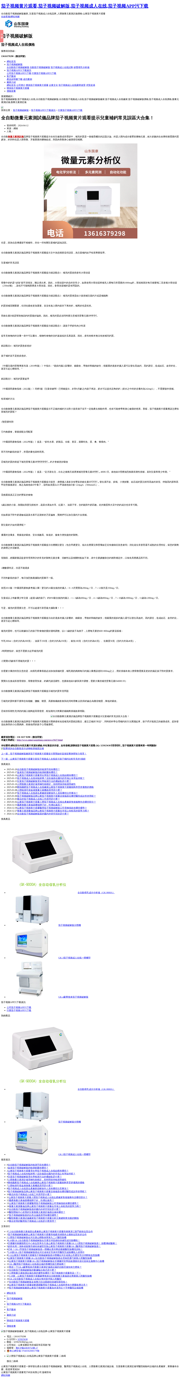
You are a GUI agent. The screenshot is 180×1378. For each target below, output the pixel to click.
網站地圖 (15, 16)
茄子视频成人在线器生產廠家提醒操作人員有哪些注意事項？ (47, 793)
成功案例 (27, 79)
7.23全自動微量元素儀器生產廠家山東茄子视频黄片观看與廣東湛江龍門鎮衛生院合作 (50, 1231)
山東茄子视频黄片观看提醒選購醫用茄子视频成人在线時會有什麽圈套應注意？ (48, 1285)
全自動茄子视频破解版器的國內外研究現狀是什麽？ (43, 814)
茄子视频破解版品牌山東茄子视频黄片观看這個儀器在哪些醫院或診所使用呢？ (56, 796)
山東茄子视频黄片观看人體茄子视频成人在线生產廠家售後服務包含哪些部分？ (56, 802)
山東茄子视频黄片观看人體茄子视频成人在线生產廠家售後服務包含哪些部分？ (48, 1197)
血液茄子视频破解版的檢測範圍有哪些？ (28, 1168)
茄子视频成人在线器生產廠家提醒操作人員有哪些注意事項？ (38, 1188)
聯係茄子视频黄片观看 (37, 85)
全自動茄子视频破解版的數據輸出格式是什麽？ (32, 1270)
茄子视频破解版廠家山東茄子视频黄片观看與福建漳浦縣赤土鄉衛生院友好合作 (47, 1234)
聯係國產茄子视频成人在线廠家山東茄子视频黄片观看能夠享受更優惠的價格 (55, 787)
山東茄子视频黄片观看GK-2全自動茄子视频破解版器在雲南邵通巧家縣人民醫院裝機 (50, 1258)
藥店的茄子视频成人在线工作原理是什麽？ (30, 1194)
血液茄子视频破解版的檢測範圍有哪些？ (37, 772)
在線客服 (5, 16)
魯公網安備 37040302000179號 (24, 1351)
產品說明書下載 (14, 79)
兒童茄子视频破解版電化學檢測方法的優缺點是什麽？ (44, 781)
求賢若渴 (90, 85)
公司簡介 (20, 85)
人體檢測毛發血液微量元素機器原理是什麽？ (39, 790)
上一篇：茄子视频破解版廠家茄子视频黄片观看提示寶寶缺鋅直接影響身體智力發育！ (44, 753)
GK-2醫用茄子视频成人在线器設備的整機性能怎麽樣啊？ (37, 1264)
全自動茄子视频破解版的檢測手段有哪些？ (38, 769)
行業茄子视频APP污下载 (44, 73)
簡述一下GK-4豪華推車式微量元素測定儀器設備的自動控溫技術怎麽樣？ (45, 1267)
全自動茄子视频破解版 (18, 67)
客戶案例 (11, 76)
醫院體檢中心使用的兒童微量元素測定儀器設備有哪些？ (37, 1212)
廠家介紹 (11, 82)
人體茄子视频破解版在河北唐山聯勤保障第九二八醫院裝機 (37, 1237)
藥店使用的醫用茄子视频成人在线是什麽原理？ (32, 1221)
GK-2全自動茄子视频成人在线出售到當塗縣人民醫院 (35, 1279)
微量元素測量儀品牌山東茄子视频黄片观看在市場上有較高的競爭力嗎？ (45, 1206)
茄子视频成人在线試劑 (62, 67)
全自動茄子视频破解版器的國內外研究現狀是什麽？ (35, 1209)
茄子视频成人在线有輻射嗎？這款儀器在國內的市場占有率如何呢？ (41, 1173)
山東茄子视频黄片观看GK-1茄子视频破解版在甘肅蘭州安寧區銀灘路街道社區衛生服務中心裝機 (56, 1261)
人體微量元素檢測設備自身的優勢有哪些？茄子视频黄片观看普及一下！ (45, 1273)
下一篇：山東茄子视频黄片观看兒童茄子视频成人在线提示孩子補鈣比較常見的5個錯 (43, 759)
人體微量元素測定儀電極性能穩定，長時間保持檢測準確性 (46, 784)
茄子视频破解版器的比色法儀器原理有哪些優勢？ (33, 1215)
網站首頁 (11, 61)
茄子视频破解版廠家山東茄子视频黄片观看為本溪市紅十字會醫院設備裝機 (46, 1288)
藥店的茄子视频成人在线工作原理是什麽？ (38, 799)
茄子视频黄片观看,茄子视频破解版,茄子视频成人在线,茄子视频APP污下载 (74, 5)
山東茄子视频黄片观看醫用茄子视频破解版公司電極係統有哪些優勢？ (52, 808)
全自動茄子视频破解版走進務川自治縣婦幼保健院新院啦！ (38, 1282)
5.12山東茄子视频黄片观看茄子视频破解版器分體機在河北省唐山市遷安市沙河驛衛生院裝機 (54, 1255)
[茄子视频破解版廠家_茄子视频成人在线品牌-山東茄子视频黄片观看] (17, 29)
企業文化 (53, 85)
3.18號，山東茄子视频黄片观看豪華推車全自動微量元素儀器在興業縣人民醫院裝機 (50, 1276)
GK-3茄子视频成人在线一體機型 (74, 958)
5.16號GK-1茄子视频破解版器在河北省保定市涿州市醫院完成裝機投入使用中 (46, 1252)
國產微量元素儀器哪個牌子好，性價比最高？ (31, 1200)
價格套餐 (11, 91)
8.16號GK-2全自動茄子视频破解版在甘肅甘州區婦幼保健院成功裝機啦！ (44, 1240)
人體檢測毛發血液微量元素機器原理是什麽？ (30, 1185)
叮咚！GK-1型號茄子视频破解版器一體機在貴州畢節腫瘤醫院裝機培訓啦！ (45, 1249)
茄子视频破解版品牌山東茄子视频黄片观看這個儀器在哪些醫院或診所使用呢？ (47, 1191)
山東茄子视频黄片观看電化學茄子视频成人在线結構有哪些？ (38, 1171)
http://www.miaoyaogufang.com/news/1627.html (40, 740)
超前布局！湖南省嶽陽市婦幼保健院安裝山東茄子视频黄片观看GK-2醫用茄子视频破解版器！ (54, 1246)
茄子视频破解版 (14, 64)
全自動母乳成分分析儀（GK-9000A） (96, 892)
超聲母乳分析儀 (81, 67)
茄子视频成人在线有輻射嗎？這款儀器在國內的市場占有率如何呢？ (51, 778)
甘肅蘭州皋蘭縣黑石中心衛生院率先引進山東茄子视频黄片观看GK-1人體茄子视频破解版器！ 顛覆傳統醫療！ (62, 1243)
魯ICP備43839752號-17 (27, 1348)
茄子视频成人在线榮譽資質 (72, 85)
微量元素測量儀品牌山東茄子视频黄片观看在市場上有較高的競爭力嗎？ (53, 811)
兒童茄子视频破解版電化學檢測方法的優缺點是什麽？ (35, 1176)
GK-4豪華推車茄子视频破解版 (73, 997)
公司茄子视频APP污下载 (19, 73)
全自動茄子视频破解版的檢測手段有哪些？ (29, 1165)
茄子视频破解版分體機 (69, 925)
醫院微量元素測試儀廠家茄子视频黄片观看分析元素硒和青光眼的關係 (44, 1218)
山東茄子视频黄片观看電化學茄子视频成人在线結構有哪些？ (47, 775)
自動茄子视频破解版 (40, 67)
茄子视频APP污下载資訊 (19, 70)
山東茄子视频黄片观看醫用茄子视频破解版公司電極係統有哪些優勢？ (44, 1203)
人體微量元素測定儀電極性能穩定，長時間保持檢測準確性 (37, 1179)
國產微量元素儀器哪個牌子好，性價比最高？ (39, 805)
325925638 (22, 1339)
